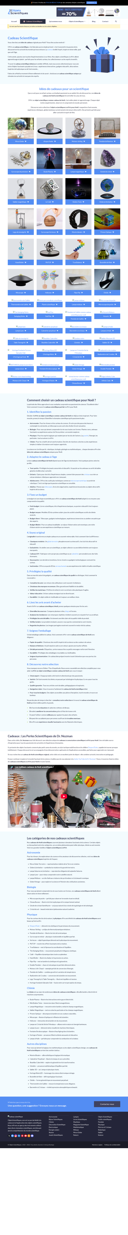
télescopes (48, 487)
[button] (116, 21)
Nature (75, 1135)
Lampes (76, 1117)
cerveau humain (60, 566)
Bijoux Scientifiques (56, 1119)
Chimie (51, 1122)
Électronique (53, 1127)
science (50, 50)
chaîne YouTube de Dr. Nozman (84, 759)
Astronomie (53, 1117)
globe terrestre (52, 541)
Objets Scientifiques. (15, 1145)
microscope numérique (79, 481)
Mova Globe (77, 1132)
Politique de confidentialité (112, 1145)
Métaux (76, 1130)
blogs (67, 611)
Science (100, 1135)
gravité (85, 436)
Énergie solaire (54, 1130)
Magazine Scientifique (81, 1125)
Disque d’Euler (93, 747)
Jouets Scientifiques (56, 1135)
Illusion (51, 1132)
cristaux (87, 474)
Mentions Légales (97, 1145)
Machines (76, 1122)
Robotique (101, 1130)
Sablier (100, 1132)
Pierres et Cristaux (104, 1127)
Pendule (101, 1122)
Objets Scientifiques (105, 1117)
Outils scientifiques (105, 1119)
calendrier (75, 554)
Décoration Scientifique (57, 1125)
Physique (101, 1125)
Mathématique (78, 1127)
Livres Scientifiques (80, 1119)
